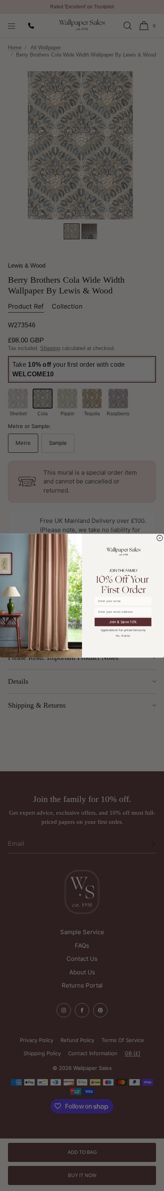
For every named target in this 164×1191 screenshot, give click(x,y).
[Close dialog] (159, 537)
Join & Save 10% (123, 622)
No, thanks (123, 635)
